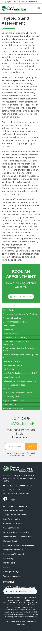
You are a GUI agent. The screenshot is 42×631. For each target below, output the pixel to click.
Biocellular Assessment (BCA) (15, 322)
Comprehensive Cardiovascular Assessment (16, 342)
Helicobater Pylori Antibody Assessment (19, 381)
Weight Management (12, 576)
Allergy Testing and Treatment (16, 514)
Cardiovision (8, 329)
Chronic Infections (11, 528)
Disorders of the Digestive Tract (16, 532)
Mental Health (9, 563)
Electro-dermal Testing (12, 365)
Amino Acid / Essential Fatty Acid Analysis (20, 314)
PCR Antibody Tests (11, 396)
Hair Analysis (8, 369)
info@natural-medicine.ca (28, 2)
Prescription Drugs (11, 571)
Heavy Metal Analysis (11, 377)
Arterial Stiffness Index (12, 318)
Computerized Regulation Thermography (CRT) (20, 356)
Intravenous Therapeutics (14, 554)
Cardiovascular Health (12, 523)
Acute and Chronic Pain (13, 510)
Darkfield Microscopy (11, 361)
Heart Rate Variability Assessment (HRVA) (20, 373)
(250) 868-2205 (10, 2)
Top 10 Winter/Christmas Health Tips (19, 587)
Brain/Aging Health (11, 519)
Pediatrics (7, 567)
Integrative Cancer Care (13, 549)
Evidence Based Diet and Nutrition (17, 536)
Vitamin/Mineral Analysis (13, 408)
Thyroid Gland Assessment (14, 400)
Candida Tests (9, 326)
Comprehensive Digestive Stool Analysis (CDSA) (19, 349)
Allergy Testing (9, 310)
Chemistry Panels (10, 333)
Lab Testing (8, 558)
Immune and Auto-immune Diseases (18, 545)
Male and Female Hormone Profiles (17, 392)
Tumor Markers (9, 404)
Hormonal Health (10, 541)
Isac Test (6, 389)
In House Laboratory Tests (14, 385)
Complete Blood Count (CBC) (15, 337)
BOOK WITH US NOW (22, 296)
